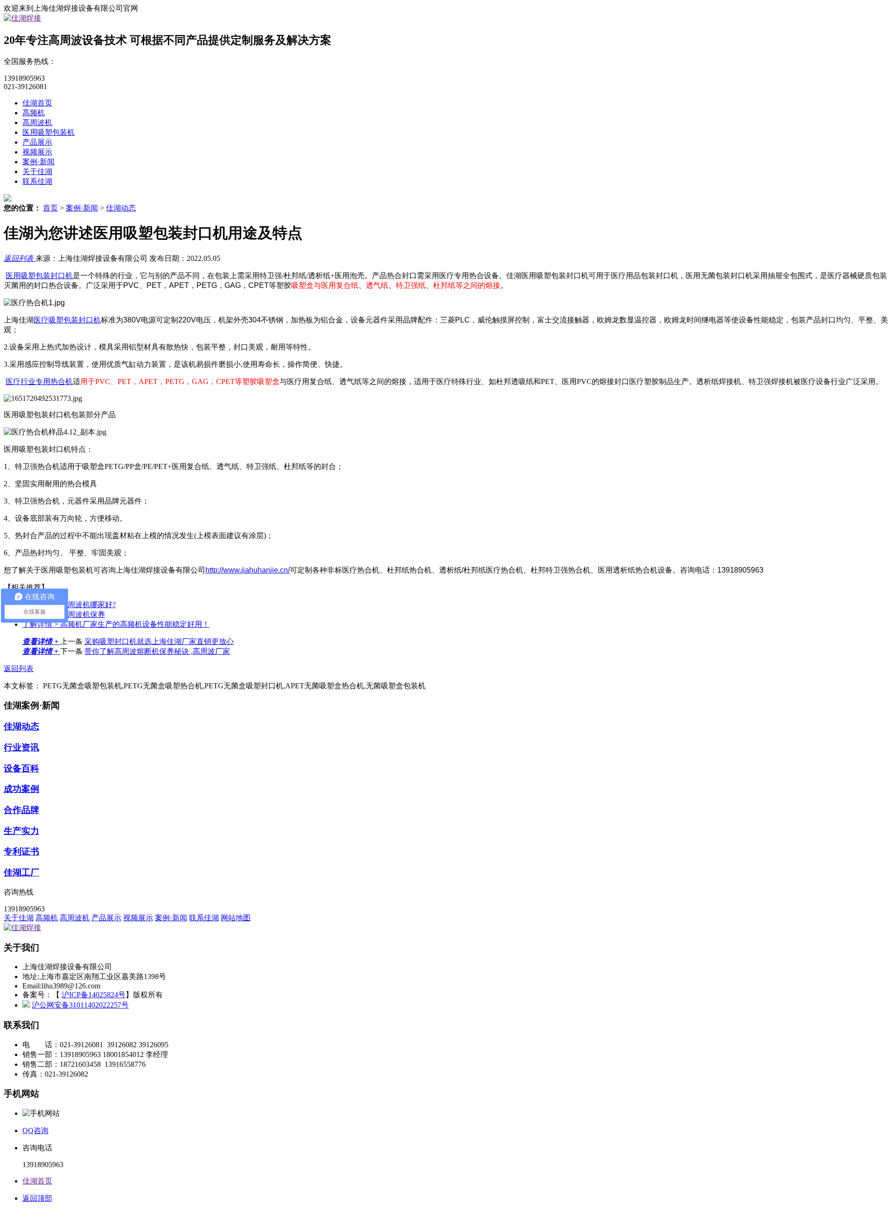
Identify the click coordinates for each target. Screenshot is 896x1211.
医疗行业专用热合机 (39, 381)
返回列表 (19, 258)
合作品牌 (21, 810)
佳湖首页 (37, 103)
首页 (50, 208)
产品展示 (37, 142)
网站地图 (236, 918)
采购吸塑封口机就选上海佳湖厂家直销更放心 (159, 641)
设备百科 (21, 768)
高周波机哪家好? (69, 605)
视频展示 (37, 152)
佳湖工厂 (21, 872)
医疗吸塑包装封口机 (67, 320)
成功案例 (21, 789)
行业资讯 (21, 747)
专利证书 (21, 851)
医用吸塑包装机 (48, 132)
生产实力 (21, 831)
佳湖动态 (121, 208)
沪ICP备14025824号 (94, 995)
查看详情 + (41, 641)
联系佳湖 (37, 181)
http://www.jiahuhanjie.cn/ (247, 570)
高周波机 (37, 122)
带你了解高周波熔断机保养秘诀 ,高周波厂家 (157, 651)
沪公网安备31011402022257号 (80, 1005)
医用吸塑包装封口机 (39, 276)
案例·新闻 (38, 162)
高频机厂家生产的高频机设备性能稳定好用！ (116, 624)
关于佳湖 (37, 171)
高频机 (33, 113)
